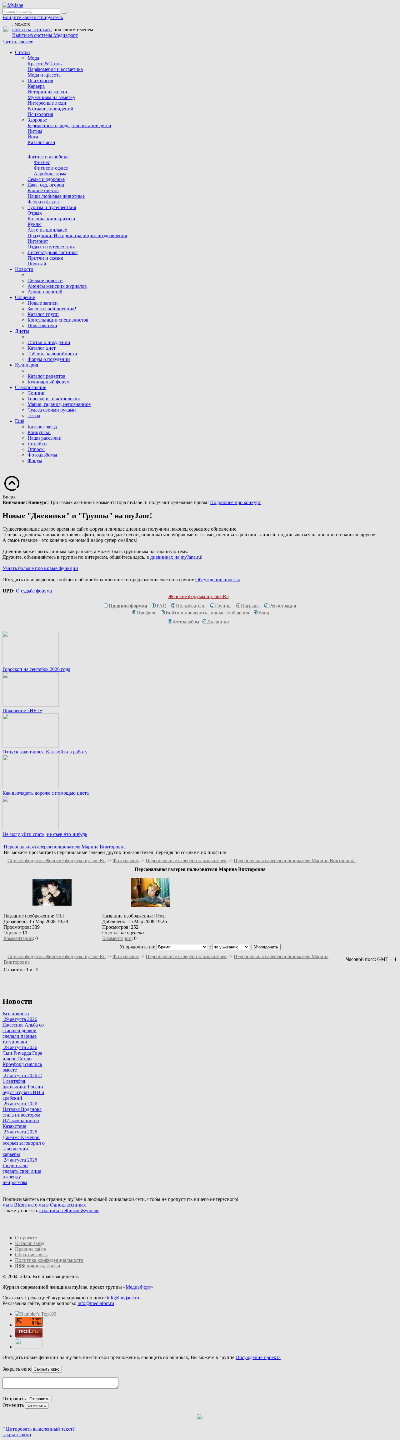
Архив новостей (45, 291)
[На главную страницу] (12, 5)
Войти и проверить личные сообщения (207, 612)
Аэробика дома (50, 173)
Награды (250, 605)
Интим (35, 131)
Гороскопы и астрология (54, 398)
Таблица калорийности (52, 353)
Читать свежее (17, 41)
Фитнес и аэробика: (49, 156)
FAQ (162, 605)
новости (35, 1265)
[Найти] (64, 13)
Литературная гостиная (53, 252)
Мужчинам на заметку (51, 97)
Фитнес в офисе (51, 168)
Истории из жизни (47, 91)
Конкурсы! (39, 432)
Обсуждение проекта (217, 579)
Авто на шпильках (47, 229)
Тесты (34, 415)
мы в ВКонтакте (19, 1205)
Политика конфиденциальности (49, 1260)
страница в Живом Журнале (69, 1210)
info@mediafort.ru (96, 1303)
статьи (53, 1265)
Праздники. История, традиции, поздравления (77, 235)
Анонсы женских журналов (57, 286)
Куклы (35, 224)
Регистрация (282, 605)
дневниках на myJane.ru (175, 557)
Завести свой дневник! (52, 308)
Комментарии (18, 938)
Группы (223, 605)
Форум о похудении (49, 359)
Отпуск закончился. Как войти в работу (45, 751)
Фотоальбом (186, 621)
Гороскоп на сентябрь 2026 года (36, 669)
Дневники (218, 621)
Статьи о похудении (49, 342)
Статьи (22, 52)
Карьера (36, 86)
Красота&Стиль (45, 63)
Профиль (146, 612)
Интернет (38, 241)
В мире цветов (43, 190)
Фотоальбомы (42, 455)
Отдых (35, 213)
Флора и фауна (43, 201)
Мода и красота (44, 75)
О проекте (26, 1237)
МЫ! (60, 915)
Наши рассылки (45, 438)
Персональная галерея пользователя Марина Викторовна (65, 846)
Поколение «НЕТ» (22, 710)
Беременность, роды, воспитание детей (69, 125)
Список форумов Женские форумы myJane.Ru (57, 860)
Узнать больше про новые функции (40, 568)
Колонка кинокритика (51, 218)
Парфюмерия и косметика (55, 69)
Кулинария (26, 365)
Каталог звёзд (42, 426)
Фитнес (42, 162)
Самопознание (30, 387)
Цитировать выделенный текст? (40, 1429)
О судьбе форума (34, 590)
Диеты (22, 331)
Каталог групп (43, 314)
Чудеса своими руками (52, 409)
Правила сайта (30, 1249)
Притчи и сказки (45, 258)
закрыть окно (16, 1434)
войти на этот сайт (32, 29)
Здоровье (37, 119)
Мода (33, 58)
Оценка (11, 932)
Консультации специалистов (58, 319)
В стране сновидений (50, 108)
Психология (40, 80)
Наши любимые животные (56, 196)
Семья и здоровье (46, 179)
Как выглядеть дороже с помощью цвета (45, 793)
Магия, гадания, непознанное (59, 404)
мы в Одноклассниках (62, 1205)
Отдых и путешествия (51, 246)
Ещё (19, 421)
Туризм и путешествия (52, 207)
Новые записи (43, 303)
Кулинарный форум (49, 381)
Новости (24, 269)
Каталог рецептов (47, 376)
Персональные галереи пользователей (186, 860)
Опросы (36, 449)
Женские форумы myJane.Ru (198, 596)
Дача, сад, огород (46, 185)
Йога (33, 136)
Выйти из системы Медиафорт (45, 35)
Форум (35, 460)
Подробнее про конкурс (235, 502)
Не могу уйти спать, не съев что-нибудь (44, 834)
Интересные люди (47, 103)
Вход (263, 612)
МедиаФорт (138, 1287)
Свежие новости (45, 280)
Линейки (37, 443)
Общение (25, 297)
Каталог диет (42, 348)
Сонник (36, 393)
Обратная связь (31, 1254)
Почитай (37, 263)
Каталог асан (41, 142)
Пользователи (42, 325)
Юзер (160, 915)
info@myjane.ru (123, 1297)
